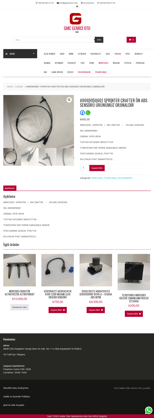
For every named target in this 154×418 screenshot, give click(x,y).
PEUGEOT (72, 62)
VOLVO (70, 72)
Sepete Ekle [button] (56, 310)
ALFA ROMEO (49, 53)
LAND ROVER (57, 72)
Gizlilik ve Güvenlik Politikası (16, 396)
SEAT (108, 53)
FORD (91, 62)
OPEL (128, 53)
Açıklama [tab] (9, 188)
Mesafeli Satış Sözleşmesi (15, 387)
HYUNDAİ (59, 62)
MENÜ (12, 53)
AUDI (62, 53)
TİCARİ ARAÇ (101, 72)
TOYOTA (127, 62)
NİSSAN (116, 62)
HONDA (47, 62)
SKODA (118, 53)
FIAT (83, 62)
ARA (99, 39)
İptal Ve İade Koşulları (13, 405)
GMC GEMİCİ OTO (77, 28)
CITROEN (82, 53)
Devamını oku (19, 307)
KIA (45, 72)
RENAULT (139, 53)
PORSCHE (140, 62)
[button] (69, 100)
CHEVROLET (95, 53)
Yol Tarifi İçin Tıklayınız (14, 354)
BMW (71, 53)
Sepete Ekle (97, 168)
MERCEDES (103, 62)
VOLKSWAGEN (84, 72)
